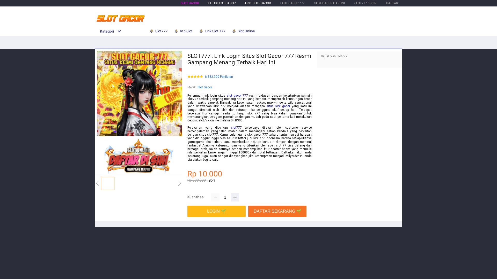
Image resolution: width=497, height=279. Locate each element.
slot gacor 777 (237, 95)
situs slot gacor (278, 106)
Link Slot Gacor (258, 3)
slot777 (236, 127)
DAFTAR (392, 3)
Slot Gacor (190, 3)
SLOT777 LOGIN (365, 3)
